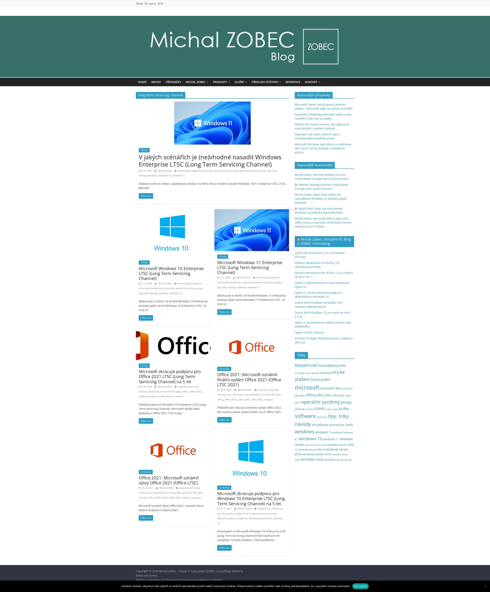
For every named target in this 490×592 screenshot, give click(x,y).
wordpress (346, 459)
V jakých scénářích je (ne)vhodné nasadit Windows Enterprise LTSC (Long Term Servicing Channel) (210, 160)
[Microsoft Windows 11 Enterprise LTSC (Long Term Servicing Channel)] (251, 211)
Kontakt (311, 82)
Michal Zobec (195, 82)
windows (152, 175)
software (179, 396)
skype (335, 409)
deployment (336, 365)
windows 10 (165, 175)
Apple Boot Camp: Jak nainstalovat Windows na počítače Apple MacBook (321, 198)
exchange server (303, 373)
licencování (184, 170)
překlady (300, 409)
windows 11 (179, 175)
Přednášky (173, 82)
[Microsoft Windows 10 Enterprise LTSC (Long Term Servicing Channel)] (173, 211)
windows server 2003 (315, 444)
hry (336, 372)
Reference (293, 82)
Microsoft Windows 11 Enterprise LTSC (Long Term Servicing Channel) (249, 267)
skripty (328, 409)
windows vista (312, 459)
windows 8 (337, 432)
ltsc (224, 170)
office (185, 391)
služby (344, 408)
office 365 (257, 399)
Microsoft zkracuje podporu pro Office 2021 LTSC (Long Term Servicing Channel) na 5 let (170, 376)
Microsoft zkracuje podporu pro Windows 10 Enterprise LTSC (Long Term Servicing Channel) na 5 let (251, 498)
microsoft (232, 170)
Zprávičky (224, 368)
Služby (239, 82)
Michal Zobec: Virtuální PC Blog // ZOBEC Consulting (324, 241)
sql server (322, 417)
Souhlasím (360, 586)
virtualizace (320, 425)
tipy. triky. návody (148, 293)
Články (144, 150)
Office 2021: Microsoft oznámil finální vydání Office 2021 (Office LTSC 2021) (249, 379)
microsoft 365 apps (170, 391)
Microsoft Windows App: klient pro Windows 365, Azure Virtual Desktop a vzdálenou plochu (323, 148)
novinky (143, 497)
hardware (325, 373)
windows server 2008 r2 (311, 449)
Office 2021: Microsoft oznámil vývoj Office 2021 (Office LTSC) (169, 480)
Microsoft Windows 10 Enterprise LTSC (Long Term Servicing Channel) (171, 273)
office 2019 (231, 399)
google (315, 373)
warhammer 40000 (341, 425)
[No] (485, 586)
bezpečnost (264, 508)
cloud (322, 365)
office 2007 (338, 395)
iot (218, 513)
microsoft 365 (251, 394)
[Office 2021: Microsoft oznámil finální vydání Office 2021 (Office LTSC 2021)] (251, 333)
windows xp (332, 459)
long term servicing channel (206, 170)
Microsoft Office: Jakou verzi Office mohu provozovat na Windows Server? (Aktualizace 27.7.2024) (323, 222)
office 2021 (196, 391)
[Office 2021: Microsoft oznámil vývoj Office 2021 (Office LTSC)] (173, 436)
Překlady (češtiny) (265, 82)
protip (262, 170)
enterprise (277, 508)
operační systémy (248, 170)
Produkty (220, 82)
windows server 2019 (316, 454)
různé (319, 408)
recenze (309, 409)
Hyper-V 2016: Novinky (309, 332)
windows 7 (323, 432)
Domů (142, 82)
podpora (143, 396)
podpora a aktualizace (161, 396)
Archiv (156, 82)
